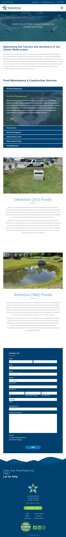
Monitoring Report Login (47, 2)
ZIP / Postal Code (45, 395)
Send (33, 447)
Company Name (13, 406)
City (10, 395)
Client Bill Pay (60, 2)
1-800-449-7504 (8, 2)
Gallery (12, 119)
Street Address (12, 383)
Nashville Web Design (32, 535)
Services (27, 518)
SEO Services (38, 535)
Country (11, 402)
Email (11, 365)
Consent (11, 435)
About (27, 516)
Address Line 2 (12, 389)
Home (27, 514)
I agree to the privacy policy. (18, 437)
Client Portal (35, 2)
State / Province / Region (31, 395)
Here (21, 439)
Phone (11, 371)
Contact (39, 516)
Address (11, 377)
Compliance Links (33, 508)
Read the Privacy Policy (15, 439)
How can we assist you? (15, 412)
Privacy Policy (39, 518)
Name (11, 358)
